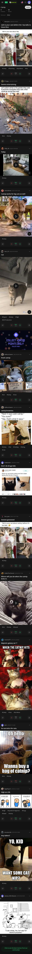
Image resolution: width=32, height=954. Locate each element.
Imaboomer (7, 462)
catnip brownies (7, 411)
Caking (23, 447)
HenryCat (6, 21)
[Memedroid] (6, 2)
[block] (29, 21)
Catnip (4, 68)
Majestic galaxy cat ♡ (9, 643)
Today (3, 152)
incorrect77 (7, 640)
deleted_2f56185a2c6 (10, 896)
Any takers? (5, 835)
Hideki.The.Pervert (9, 573)
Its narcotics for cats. (9, 728)
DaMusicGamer (8, 354)
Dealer (4, 813)
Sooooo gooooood (7, 520)
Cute (15, 395)
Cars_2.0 (6, 251)
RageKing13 (7, 789)
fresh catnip (5, 358)
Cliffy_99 (6, 148)
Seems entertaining (8, 84)
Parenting (11, 68)
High (17, 317)
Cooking (16, 447)
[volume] (29, 173)
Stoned (16, 627)
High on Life (5, 792)
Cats (10, 712)
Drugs (24, 810)
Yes (27, 68)
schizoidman (7, 190)
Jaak (5, 725)
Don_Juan (7, 516)
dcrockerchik (7, 832)
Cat (9, 15)
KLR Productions (7, 320)
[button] (25, 2)
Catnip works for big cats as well (13, 194)
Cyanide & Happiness (14, 810)
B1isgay (6, 81)
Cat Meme (20, 68)
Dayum (5, 317)
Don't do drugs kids (8, 466)
